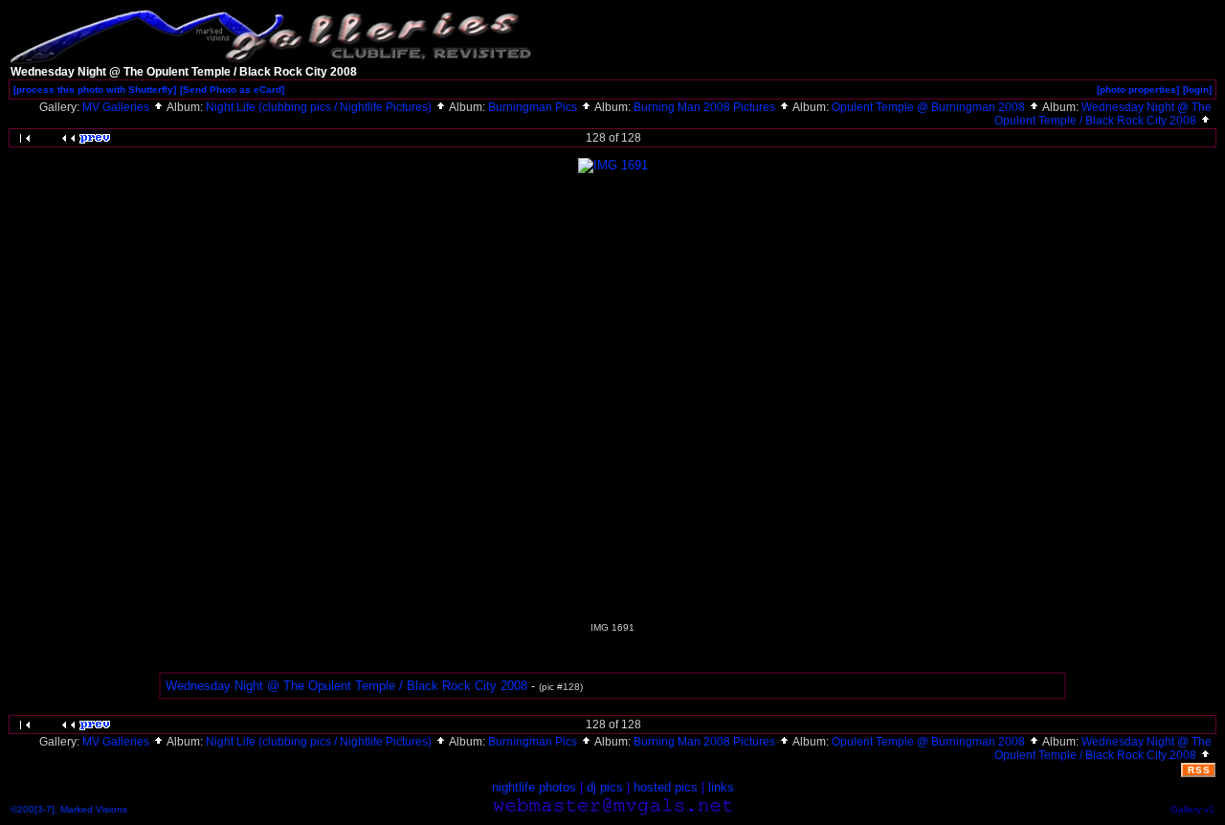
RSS (1199, 770)
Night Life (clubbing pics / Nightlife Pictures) (320, 107)
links (721, 787)
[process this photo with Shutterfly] (94, 89)
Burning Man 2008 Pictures (706, 107)
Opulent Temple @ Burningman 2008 (930, 107)
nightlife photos (534, 787)
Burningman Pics (534, 107)
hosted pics (666, 787)
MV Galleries (117, 107)
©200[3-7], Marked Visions (69, 809)
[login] (1197, 89)
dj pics (605, 787)
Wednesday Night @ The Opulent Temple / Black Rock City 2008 (1103, 113)
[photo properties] (1138, 89)
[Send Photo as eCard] (232, 89)
